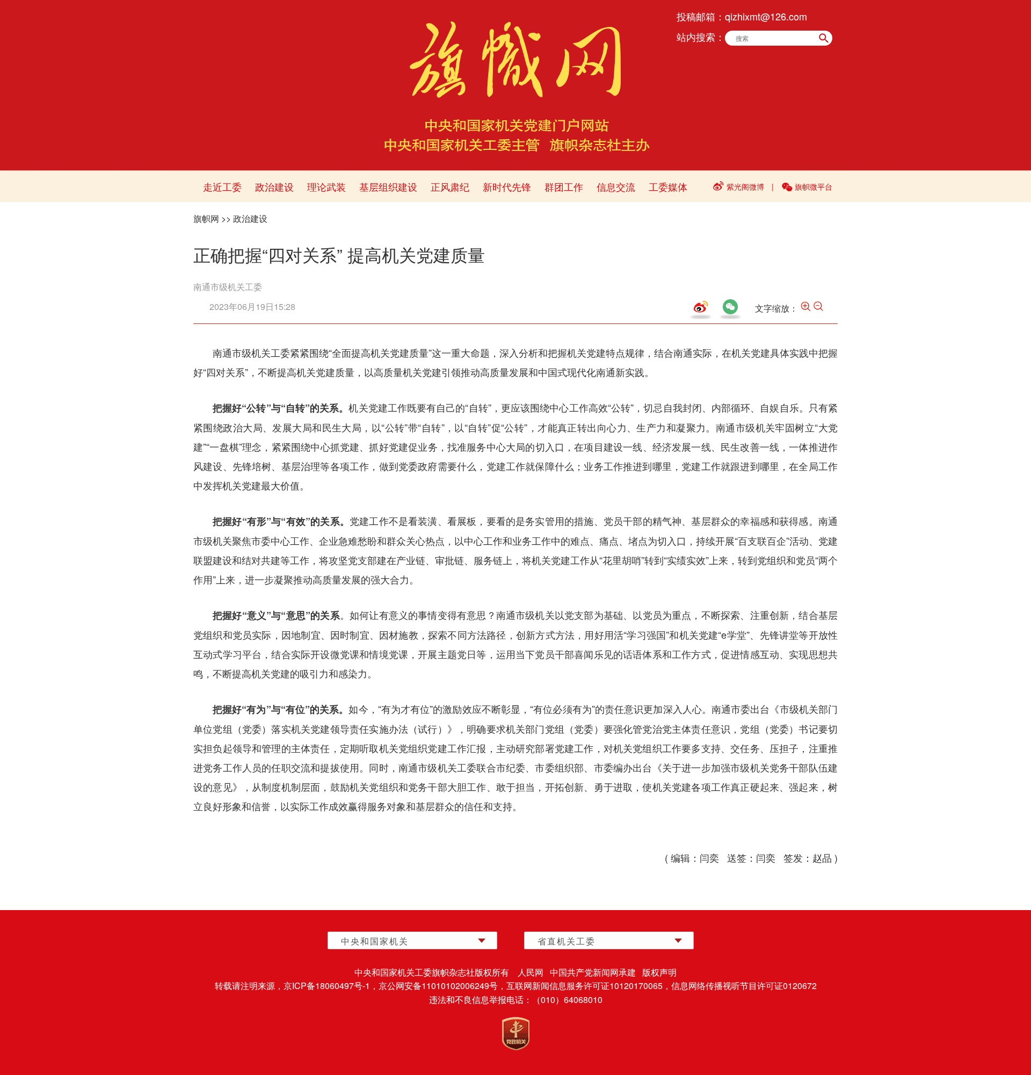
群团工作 (563, 186)
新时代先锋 (507, 186)
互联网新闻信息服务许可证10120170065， (588, 985)
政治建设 (274, 186)
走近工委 (222, 186)
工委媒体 (668, 186)
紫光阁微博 (745, 186)
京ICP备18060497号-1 (327, 985)
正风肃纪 (450, 186)
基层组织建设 (388, 186)
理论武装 (326, 186)
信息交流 (616, 186)
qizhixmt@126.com (766, 16)
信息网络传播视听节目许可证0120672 (744, 985)
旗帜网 (206, 218)
